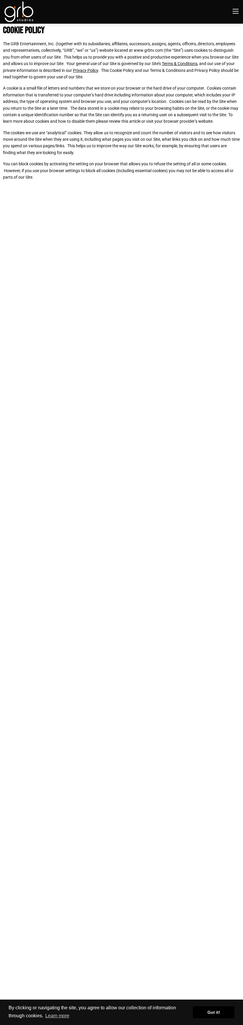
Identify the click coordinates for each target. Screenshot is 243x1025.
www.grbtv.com (148, 50)
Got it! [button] (213, 1012)
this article (131, 121)
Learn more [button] (57, 1015)
